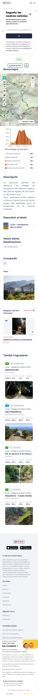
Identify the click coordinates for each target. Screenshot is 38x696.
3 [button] (13, 103)
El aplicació (7, 593)
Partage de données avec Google (13, 683)
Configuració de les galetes (13, 630)
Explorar (6, 589)
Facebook (6, 615)
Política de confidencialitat (12, 638)
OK (19, 36)
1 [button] (22, 92)
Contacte (6, 597)
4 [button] (5, 118)
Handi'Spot (7, 605)
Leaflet (23, 125)
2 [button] (8, 83)
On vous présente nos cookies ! (13, 685)
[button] (32, 82)
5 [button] (21, 117)
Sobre (5, 585)
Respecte (6, 601)
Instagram (6, 619)
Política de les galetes (11, 634)
